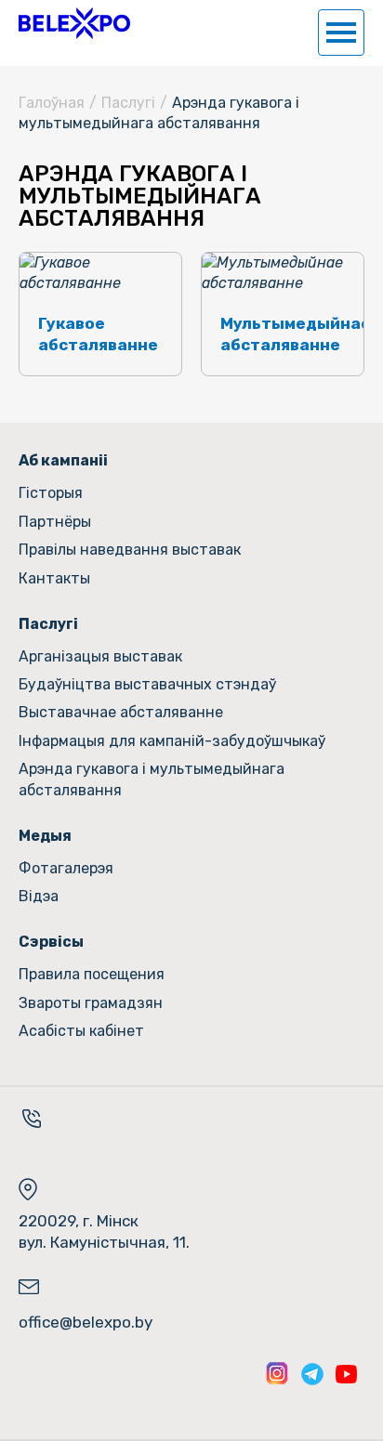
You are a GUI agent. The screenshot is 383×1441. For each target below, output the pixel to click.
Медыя (45, 836)
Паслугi (128, 102)
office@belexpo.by (85, 1322)
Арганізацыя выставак (100, 656)
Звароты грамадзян (91, 1003)
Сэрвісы (51, 941)
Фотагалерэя (66, 868)
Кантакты (54, 578)
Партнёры (55, 522)
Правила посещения (92, 974)
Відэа (39, 896)
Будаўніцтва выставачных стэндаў (147, 684)
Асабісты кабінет (81, 1031)
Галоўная (52, 102)
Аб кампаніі (63, 460)
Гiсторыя (51, 493)
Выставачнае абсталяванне (121, 712)
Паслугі (48, 624)
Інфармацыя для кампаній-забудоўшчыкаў (172, 741)
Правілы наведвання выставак (130, 549)
